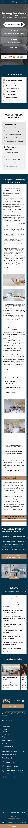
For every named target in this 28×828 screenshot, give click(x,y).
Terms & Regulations (14, 818)
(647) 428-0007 (10, 762)
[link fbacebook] (6, 777)
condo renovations (10, 711)
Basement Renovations (8, 749)
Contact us (5, 731)
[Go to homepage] (14, 701)
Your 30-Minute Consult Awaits (13, 24)
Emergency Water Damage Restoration (13, 751)
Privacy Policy (14, 816)
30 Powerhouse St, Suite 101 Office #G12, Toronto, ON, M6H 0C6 (15, 772)
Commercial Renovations (9, 754)
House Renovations (7, 746)
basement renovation (8, 220)
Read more (6, 687)
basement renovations (20, 711)
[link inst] (3, 777)
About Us (14, 577)
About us (4, 729)
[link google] (10, 777)
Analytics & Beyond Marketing (17, 822)
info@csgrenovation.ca (12, 766)
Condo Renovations (7, 744)
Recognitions (6, 726)
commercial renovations (16, 712)
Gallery (4, 724)
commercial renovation (7, 546)
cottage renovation (7, 359)
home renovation (17, 547)
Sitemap (14, 820)
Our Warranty (6, 734)
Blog (3, 737)
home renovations (6, 712)
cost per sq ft (5, 715)
